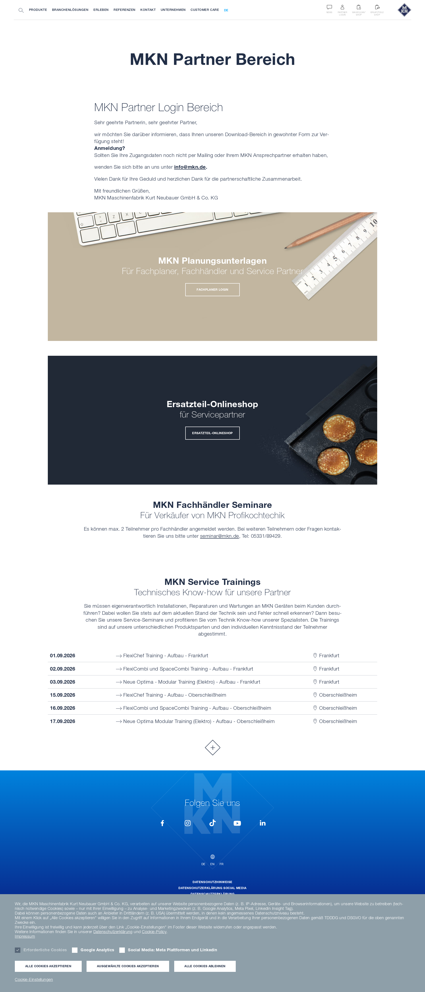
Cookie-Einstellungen (34, 979)
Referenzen (124, 10)
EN (212, 864)
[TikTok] (212, 822)
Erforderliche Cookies (45, 950)
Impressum (25, 936)
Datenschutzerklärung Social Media (212, 888)
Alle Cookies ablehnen (204, 966)
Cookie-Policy (154, 931)
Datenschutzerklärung (212, 894)
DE (226, 10)
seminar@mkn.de (219, 536)
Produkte (38, 10)
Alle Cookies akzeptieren (48, 966)
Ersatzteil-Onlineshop (212, 433)
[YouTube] (237, 824)
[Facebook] (162, 824)
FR (222, 864)
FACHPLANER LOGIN (212, 289)
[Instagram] (188, 824)
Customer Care (205, 10)
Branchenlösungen (70, 10)
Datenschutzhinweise (212, 882)
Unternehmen (173, 10)
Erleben (101, 10)
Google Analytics (97, 950)
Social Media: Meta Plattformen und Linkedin (172, 950)
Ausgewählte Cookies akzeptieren (128, 966)
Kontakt (148, 10)
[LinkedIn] (263, 824)
